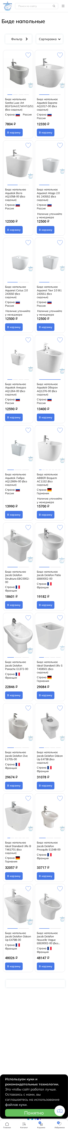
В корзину (14, 132)
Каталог (63, 6)
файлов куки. (16, 1104)
